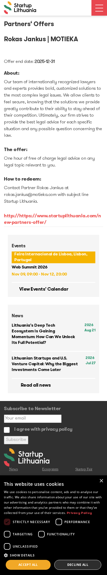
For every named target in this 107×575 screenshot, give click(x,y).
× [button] (101, 481)
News (13, 469)
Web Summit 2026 (30, 267)
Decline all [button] (77, 564)
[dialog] (53, 525)
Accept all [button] (28, 564)
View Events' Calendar (43, 289)
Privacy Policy (79, 513)
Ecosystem (50, 469)
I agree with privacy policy (43, 429)
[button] (53, 555)
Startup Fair (83, 469)
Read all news (35, 385)
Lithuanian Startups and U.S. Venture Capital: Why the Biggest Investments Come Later (45, 364)
